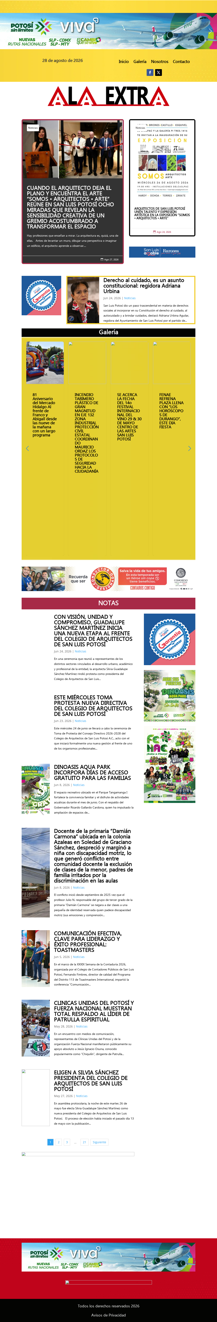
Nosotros (159, 62)
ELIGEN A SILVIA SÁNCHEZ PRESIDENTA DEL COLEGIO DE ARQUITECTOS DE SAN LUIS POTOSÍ (91, 1080)
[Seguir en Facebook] (150, 72)
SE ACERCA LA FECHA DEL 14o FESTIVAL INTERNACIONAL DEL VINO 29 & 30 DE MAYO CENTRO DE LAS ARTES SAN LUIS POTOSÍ (130, 449)
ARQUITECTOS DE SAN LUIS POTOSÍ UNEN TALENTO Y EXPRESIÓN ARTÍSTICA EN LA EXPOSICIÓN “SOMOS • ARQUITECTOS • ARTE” (162, 178)
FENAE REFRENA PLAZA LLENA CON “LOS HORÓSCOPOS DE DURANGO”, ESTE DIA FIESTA (172, 449)
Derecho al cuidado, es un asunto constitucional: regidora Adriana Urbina (143, 285)
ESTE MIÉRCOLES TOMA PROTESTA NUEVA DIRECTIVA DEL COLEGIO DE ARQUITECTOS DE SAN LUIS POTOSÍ (93, 705)
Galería (140, 62)
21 (84, 1142)
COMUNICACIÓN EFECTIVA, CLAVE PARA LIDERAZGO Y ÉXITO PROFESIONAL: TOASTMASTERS (88, 941)
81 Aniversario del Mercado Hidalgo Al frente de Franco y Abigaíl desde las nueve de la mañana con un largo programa (45, 449)
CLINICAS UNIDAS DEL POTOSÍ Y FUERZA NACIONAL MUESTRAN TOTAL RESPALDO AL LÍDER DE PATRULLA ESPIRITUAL (94, 1011)
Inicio (124, 62)
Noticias (33, 128)
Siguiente (99, 1142)
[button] (108, 31)
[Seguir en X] (158, 72)
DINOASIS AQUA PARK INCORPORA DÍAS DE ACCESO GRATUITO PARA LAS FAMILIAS (92, 772)
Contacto (181, 62)
